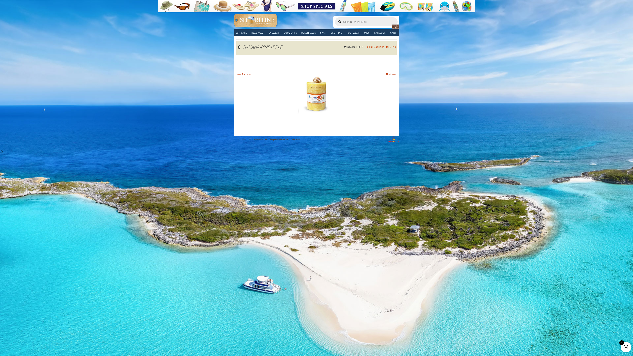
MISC (367, 32)
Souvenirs (290, 32)
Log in (395, 26)
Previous (243, 74)
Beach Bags (308, 32)
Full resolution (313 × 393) (383, 47)
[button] (2, 153)
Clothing (336, 32)
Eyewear (274, 32)
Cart (393, 32)
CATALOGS (380, 32)
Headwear (257, 32)
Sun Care (241, 32)
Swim (323, 32)
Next (391, 74)
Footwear (353, 32)
